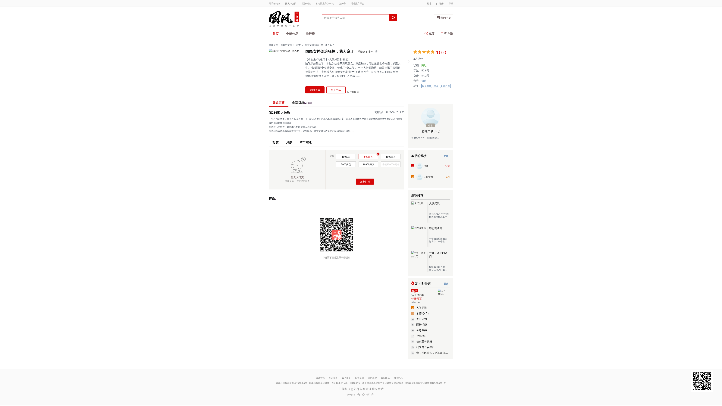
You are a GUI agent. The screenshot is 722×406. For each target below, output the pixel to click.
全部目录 (302, 102)
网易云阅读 (274, 3)
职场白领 (445, 85)
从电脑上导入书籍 (325, 3)
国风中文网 (291, 3)
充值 (432, 33)
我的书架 (446, 18)
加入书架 (336, 90)
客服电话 (385, 377)
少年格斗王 (421, 336)
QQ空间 (372, 394)
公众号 (342, 3)
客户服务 (346, 377)
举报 (451, 3)
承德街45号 (421, 313)
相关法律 (359, 377)
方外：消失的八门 (438, 254)
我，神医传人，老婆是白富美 (431, 352)
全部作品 (292, 33)
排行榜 (310, 33)
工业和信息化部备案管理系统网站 (361, 389)
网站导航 (372, 377)
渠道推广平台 (357, 3)
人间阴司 (419, 307)
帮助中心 (398, 377)
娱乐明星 (426, 85)
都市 (298, 44)
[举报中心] (463, 384)
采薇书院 (306, 3)
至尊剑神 (419, 330)
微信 (358, 394)
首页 (276, 33)
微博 (367, 394)
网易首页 (320, 377)
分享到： (351, 394)
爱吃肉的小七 (365, 51)
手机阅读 (354, 92)
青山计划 (419, 319)
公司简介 (333, 377)
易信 (363, 394)
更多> (447, 156)
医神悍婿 (419, 324)
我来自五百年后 (423, 347)
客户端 (448, 33)
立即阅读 (315, 90)
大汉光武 (434, 203)
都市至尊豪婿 (422, 341)
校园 (436, 85)
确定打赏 (365, 181)
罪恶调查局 (435, 228)
